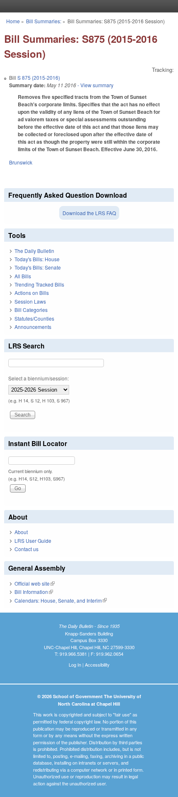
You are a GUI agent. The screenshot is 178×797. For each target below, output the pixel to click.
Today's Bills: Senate (37, 267)
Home (13, 21)
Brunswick (20, 162)
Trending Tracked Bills (39, 284)
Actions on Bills (31, 292)
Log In (75, 664)
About (21, 531)
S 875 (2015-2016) (38, 77)
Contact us (26, 548)
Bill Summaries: (43, 21)
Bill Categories (31, 309)
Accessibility (97, 664)
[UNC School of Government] (86, 6)
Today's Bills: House (37, 258)
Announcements (32, 326)
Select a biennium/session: (38, 378)
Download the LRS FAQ (89, 212)
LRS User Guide (32, 540)
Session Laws (30, 301)
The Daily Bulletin (34, 250)
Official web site (34, 583)
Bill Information (33, 591)
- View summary (94, 84)
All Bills (22, 276)
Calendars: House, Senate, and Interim (60, 600)
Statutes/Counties (34, 318)
